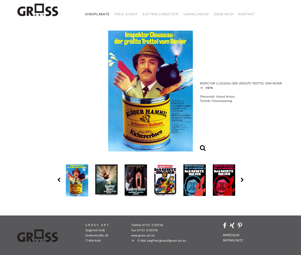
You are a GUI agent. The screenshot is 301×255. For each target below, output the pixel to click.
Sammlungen (196, 14)
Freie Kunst (126, 14)
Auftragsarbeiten (160, 14)
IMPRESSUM (231, 235)
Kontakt (246, 14)
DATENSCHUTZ (233, 240)
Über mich (224, 14)
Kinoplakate (97, 14)
